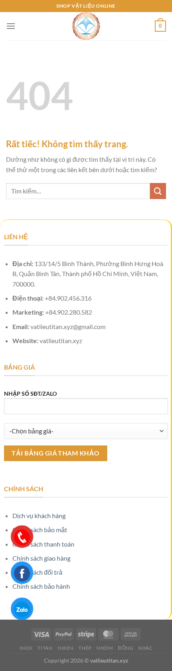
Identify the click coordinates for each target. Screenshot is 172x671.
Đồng (125, 648)
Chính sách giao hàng (41, 558)
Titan (45, 648)
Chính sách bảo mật (39, 529)
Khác (145, 648)
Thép (84, 648)
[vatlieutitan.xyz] (86, 26)
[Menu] (11, 26)
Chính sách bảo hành (41, 586)
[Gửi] (158, 191)
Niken (66, 648)
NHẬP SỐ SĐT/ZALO (30, 393)
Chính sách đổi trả (37, 572)
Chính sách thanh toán (43, 544)
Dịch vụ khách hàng (39, 515)
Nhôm (104, 648)
